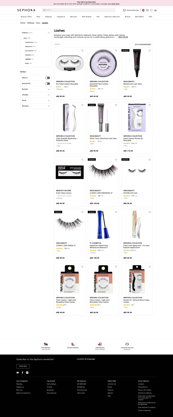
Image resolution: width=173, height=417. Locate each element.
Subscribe (23, 366)
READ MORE (123, 37)
